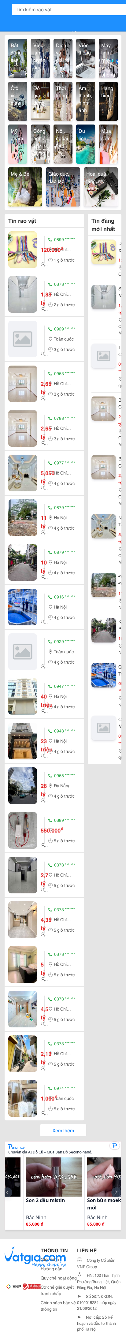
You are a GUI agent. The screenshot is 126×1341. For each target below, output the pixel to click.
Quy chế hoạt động (59, 1278)
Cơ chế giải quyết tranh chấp (57, 1290)
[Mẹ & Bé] (25, 185)
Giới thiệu (50, 1259)
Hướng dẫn (51, 1268)
